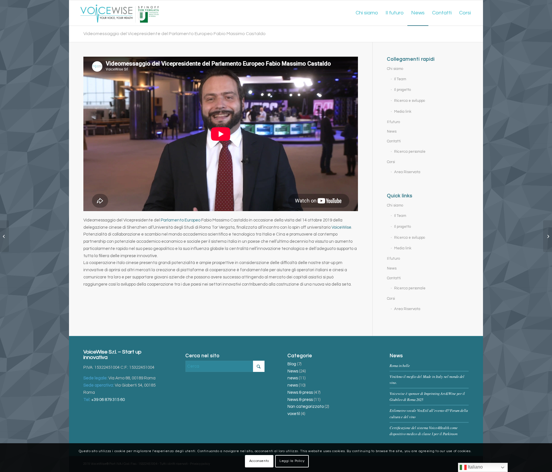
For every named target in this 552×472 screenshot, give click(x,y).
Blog (292, 364)
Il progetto (402, 90)
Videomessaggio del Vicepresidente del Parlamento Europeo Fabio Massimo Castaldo (174, 33)
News (391, 131)
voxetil (294, 414)
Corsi (391, 162)
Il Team (400, 79)
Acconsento (259, 461)
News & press (300, 392)
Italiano (475, 467)
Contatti (394, 141)
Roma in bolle (400, 365)
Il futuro (393, 122)
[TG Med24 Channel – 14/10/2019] (547, 236)
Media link (402, 112)
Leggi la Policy (291, 461)
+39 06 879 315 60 (108, 400)
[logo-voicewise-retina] (119, 13)
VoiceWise (341, 227)
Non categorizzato (306, 406)
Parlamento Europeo (180, 220)
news (293, 378)
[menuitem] (367, 13)
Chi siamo (395, 69)
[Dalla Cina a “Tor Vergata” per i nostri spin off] (4, 236)
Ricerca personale (409, 152)
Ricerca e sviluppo (409, 101)
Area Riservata (407, 172)
